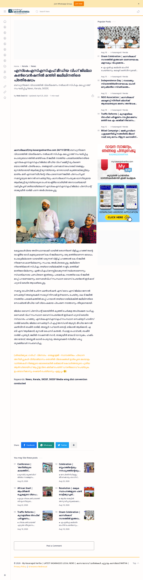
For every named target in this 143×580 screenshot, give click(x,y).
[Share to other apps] (73, 445)
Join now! (78, 4)
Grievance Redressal (37, 566)
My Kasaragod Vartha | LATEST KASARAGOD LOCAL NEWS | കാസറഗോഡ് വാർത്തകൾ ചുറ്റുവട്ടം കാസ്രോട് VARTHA (74, 563)
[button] (138, 11)
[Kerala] (125, 52)
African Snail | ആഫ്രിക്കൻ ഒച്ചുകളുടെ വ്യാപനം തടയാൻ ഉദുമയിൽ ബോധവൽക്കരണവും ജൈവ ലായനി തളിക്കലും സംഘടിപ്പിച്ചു (28, 491)
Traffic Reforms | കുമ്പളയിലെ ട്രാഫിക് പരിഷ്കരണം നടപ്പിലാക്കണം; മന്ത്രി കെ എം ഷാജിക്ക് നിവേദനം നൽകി (28, 515)
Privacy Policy (20, 566)
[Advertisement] (54, 39)
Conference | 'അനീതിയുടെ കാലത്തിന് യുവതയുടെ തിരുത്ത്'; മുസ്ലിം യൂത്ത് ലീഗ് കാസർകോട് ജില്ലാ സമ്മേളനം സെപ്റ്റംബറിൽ (28, 467)
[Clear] (79, 11)
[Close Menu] (139, 4)
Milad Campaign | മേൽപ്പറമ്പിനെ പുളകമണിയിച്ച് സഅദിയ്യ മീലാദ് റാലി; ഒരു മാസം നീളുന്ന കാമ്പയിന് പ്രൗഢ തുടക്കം (118, 134)
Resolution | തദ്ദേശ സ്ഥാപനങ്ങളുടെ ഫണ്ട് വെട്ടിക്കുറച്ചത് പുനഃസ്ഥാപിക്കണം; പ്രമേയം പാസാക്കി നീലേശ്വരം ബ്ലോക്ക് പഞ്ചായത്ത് (70, 491)
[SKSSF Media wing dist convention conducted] (56, 219)
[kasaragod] (117, 52)
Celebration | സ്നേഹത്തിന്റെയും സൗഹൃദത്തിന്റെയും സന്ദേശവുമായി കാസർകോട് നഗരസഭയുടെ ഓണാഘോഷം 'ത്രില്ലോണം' (69, 467)
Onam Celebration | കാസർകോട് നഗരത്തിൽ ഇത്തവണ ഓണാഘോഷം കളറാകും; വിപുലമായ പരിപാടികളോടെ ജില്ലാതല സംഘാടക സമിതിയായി (70, 515)
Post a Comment (54, 545)
